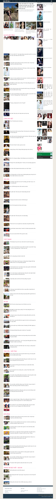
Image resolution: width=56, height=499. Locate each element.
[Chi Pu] (22, 38)
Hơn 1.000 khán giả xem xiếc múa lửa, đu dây (19, 184)
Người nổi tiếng (9, 35)
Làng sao (38, 1)
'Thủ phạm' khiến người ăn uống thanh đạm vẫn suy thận (21, 473)
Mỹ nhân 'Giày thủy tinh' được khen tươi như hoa (19, 111)
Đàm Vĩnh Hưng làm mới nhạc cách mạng (18, 203)
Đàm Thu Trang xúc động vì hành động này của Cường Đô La (22, 156)
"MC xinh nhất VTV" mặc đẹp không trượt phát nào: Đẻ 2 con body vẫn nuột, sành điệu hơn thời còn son (26, 6)
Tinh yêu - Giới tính (10, 362)
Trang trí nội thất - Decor (13, 478)
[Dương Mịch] (5, 38)
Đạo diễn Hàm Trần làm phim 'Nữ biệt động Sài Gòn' (20, 190)
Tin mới (39, 3)
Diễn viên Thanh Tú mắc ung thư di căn (17, 143)
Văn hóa (20, 1)
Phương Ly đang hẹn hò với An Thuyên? (17, 101)
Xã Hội (6, 312)
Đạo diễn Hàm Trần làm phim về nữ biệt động (19, 214)
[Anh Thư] (12, 38)
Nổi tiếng (34, 1)
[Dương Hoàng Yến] (32, 39)
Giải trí (30, 1)
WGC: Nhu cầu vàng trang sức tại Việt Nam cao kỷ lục (20, 314)
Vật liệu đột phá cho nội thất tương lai (17, 480)
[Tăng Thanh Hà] (7, 38)
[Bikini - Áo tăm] (20, 38)
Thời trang (26, 1)
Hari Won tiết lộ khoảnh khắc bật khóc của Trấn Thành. (20, 167)
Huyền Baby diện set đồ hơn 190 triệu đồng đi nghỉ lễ (20, 277)
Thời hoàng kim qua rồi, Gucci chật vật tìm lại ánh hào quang (22, 240)
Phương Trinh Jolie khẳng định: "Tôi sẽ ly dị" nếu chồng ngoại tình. (23, 161)
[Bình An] (29, 38)
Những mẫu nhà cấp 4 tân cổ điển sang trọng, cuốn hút (21, 492)
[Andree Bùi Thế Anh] (14, 38)
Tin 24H (39, 138)
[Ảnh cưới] (33, 36)
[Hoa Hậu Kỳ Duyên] (10, 38)
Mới (10, 1)
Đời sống (16, 1)
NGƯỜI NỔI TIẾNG (41, 139)
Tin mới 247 (40, 179)
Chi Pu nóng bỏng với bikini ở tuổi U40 (17, 254)
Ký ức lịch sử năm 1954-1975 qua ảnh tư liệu (18, 232)
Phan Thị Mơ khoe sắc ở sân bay (16, 119)
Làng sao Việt (8, 117)
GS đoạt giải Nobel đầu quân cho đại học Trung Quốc (20, 340)
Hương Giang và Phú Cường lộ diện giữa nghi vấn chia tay (21, 148)
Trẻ (23, 1)
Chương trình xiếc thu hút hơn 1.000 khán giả (18, 198)
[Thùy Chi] (17, 38)
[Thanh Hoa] (25, 38)
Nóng (13, 1)
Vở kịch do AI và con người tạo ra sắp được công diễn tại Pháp (22, 222)
